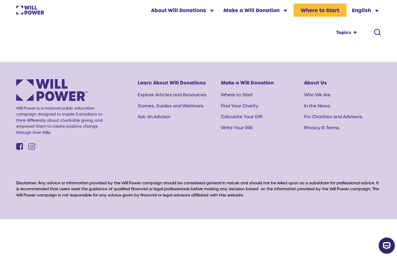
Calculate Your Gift (242, 116)
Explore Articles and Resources (172, 94)
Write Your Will (237, 127)
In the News (317, 105)
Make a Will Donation (252, 10)
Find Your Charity (239, 105)
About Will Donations (179, 10)
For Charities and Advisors (333, 116)
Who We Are (317, 94)
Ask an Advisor (154, 116)
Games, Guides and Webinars (170, 105)
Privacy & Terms (321, 127)
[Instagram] (31, 146)
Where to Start (320, 10)
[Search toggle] (377, 32)
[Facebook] (19, 146)
